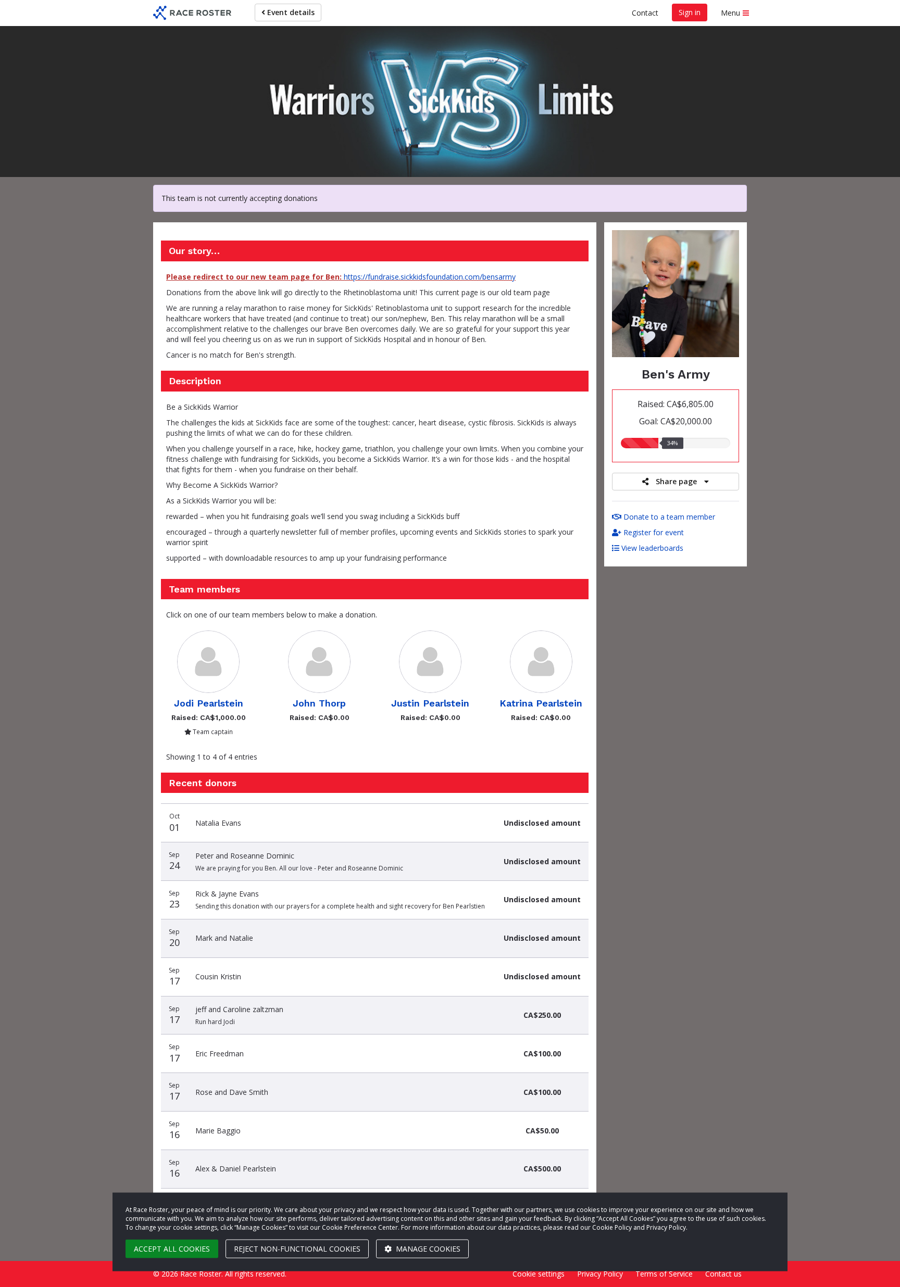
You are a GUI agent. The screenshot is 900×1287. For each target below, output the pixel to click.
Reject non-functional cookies (297, 1249)
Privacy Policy (600, 1274)
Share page (676, 481)
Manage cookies (427, 1249)
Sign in (690, 12)
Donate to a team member (668, 517)
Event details (290, 12)
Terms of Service (664, 1274)
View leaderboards (651, 548)
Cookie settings (538, 1274)
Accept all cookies (172, 1249)
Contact (645, 13)
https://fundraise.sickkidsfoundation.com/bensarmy (430, 277)
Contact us (723, 1274)
